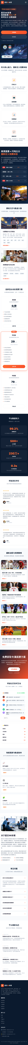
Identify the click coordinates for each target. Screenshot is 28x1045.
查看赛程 (14, 36)
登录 (2, 1015)
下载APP (2, 1019)
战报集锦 (2, 1008)
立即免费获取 (14, 669)
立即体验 (14, 32)
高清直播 (2, 1000)
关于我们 (2, 1023)
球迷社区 (2, 1006)
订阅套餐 (2, 1004)
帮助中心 (2, 1021)
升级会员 (14, 406)
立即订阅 (14, 366)
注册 (2, 1017)
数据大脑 (2, 1002)
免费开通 (14, 326)
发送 (23, 717)
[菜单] (25, 2)
